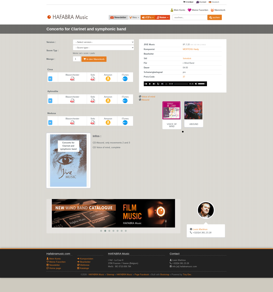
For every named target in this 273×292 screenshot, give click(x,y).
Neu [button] (134, 17)
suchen (216, 17)
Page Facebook (142, 275)
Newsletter (120, 17)
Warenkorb (219, 10)
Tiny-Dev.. (187, 275)
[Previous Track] (146, 84)
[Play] (50, 78)
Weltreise (84, 265)
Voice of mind (148, 96)
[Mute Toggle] (196, 84)
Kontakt (202, 2)
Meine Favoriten (199, 10)
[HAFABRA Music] (106, 213)
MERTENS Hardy (191, 49)
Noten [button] (163, 17)
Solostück (187, 58)
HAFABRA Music (96, 275)
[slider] (202, 83)
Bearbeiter (85, 262)
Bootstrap (164, 275)
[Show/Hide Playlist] (166, 84)
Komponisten (86, 258)
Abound (145, 99)
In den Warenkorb (95, 59)
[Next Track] (154, 84)
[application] (50, 78)
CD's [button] (148, 17)
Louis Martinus (200, 229)
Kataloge (84, 268)
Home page (55, 268)
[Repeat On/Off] (158, 84)
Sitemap (110, 275)
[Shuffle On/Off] (162, 84)
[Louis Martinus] (206, 210)
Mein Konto (179, 10)
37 (184, 77)
